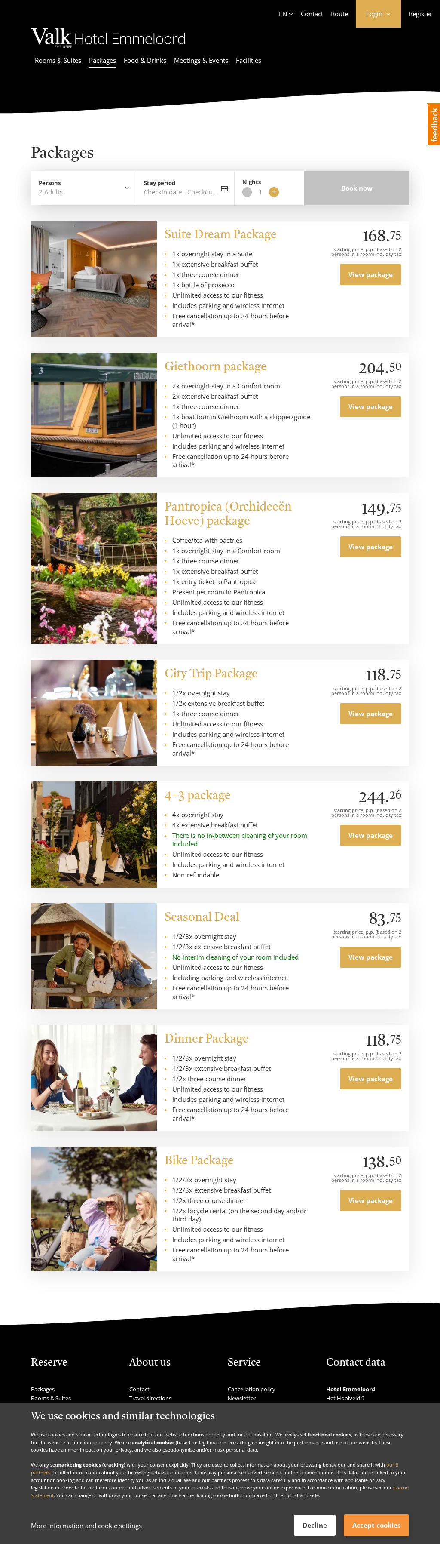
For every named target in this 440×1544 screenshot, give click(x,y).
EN (283, 13)
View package (370, 274)
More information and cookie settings (86, 1525)
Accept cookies (376, 1525)
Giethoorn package (216, 367)
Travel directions (150, 1398)
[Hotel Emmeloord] (108, 49)
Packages (102, 60)
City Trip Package (211, 674)
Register (420, 13)
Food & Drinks (145, 60)
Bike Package (199, 1161)
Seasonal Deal (202, 918)
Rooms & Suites (58, 60)
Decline (314, 1525)
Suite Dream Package (221, 235)
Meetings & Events (201, 60)
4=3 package (198, 796)
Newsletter (242, 1398)
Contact (312, 13)
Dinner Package (207, 1039)
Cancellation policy (251, 1389)
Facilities (248, 60)
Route (339, 13)
